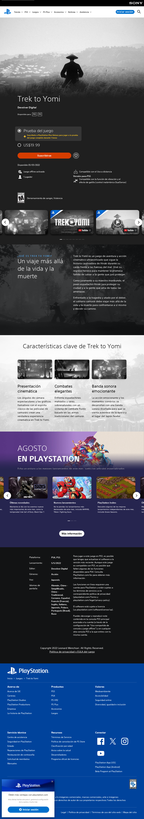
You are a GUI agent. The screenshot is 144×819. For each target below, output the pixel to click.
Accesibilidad (101, 695)
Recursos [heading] (56, 732)
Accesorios (59, 12)
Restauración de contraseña (20, 754)
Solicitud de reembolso (18, 759)
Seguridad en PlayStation (19, 741)
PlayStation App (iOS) (105, 762)
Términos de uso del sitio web (106, 812)
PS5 (26, 12)
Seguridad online (103, 700)
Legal (63, 812)
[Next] (138, 222)
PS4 (53, 695)
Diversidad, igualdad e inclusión (110, 704)
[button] (72, 222)
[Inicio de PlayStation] (7, 12)
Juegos (35, 12)
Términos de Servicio (61, 737)
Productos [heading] (57, 686)
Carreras (11, 695)
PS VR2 (54, 700)
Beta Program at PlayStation (108, 771)
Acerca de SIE (13, 691)
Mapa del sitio (130, 812)
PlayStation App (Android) (107, 766)
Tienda (17, 12)
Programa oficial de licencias (65, 759)
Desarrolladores (59, 754)
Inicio (9, 678)
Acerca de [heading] (13, 686)
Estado (10, 745)
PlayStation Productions (18, 704)
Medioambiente (102, 691)
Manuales (12, 763)
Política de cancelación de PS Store (68, 741)
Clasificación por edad (62, 745)
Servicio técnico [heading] (16, 732)
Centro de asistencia (17, 737)
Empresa (11, 708)
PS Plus (46, 12)
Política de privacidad (79, 812)
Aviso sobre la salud (61, 750)
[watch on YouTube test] (84, 230)
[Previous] (5, 222)
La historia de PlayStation (19, 713)
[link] (72, 495)
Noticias (71, 12)
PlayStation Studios (16, 700)
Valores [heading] (99, 686)
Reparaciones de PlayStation (21, 750)
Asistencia (84, 12)
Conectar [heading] (100, 732)
